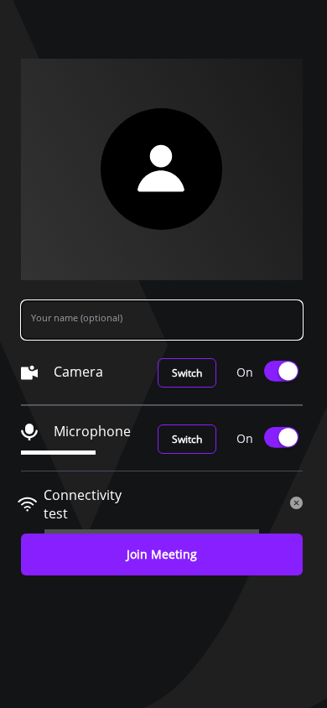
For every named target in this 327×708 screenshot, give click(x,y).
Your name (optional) (76, 317)
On (244, 372)
